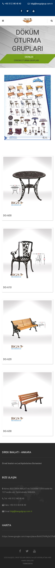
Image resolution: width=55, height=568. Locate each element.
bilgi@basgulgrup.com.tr (21, 511)
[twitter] (27, 11)
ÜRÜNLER (29, 57)
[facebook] (21, 11)
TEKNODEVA (28, 564)
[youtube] (33, 11)
